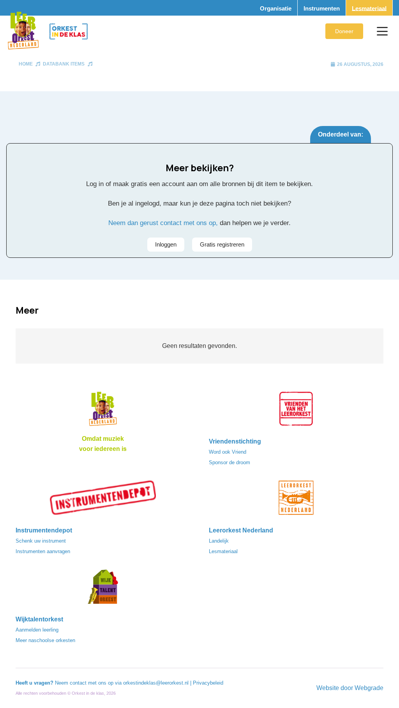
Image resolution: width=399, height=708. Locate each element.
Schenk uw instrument (41, 541)
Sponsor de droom (229, 462)
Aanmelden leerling (37, 630)
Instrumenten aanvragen (43, 551)
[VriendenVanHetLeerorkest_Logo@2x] (296, 411)
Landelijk (219, 541)
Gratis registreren (222, 244)
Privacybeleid (208, 683)
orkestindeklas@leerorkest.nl (156, 683)
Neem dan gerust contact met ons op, (163, 223)
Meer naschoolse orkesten (45, 640)
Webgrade (369, 688)
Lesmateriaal (223, 551)
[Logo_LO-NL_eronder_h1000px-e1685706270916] (103, 411)
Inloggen (166, 244)
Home (26, 64)
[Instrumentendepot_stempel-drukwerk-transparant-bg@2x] (103, 500)
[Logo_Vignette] (23, 31)
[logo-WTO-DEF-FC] (103, 589)
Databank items (64, 64)
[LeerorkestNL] (296, 500)
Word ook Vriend (227, 452)
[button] (382, 31)
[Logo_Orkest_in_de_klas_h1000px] (68, 31)
